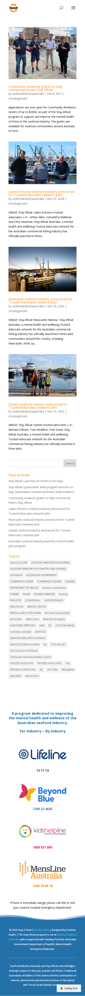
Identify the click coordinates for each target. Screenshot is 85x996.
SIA (45, 644)
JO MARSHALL (32, 600)
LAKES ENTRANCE (53, 600)
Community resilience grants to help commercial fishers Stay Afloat (35, 88)
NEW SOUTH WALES (54, 619)
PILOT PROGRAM (65, 625)
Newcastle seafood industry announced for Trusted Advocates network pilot (40, 300)
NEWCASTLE (32, 619)
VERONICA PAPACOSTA (23, 669)
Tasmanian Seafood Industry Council (30, 657)
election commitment (54, 587)
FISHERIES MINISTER (44, 594)
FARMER (14, 594)
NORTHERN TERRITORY (22, 625)
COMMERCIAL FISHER (21, 581)
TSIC (67, 663)
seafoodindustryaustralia (28, 94)
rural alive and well (20, 631)
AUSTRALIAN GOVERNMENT (41, 575)
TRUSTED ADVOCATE (21, 663)
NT (50, 625)
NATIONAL (16, 619)
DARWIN (70, 581)
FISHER (26, 594)
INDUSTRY (15, 600)
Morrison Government (57, 613)
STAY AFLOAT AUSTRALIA (24, 651)
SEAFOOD (40, 631)
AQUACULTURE (18, 562)
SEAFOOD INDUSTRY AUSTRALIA (28, 638)
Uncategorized (17, 98)
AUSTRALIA (16, 575)
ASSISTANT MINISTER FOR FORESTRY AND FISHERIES (38, 568)
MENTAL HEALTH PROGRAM (25, 613)
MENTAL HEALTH (36, 606)
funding (63, 594)
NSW (41, 625)
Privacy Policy (41, 930)
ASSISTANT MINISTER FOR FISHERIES (50, 562)
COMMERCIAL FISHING (49, 581)
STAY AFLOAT (58, 644)
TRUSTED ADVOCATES (49, 663)
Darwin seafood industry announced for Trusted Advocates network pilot (38, 406)
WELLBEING (68, 669)
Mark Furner (17, 606)
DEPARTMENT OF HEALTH (24, 587)
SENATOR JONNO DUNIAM (24, 644)
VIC (41, 669)
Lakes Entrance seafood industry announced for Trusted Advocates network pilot (41, 193)
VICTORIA (52, 669)
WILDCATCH (32, 676)
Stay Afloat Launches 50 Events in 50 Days (35, 481)
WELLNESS (15, 676)
